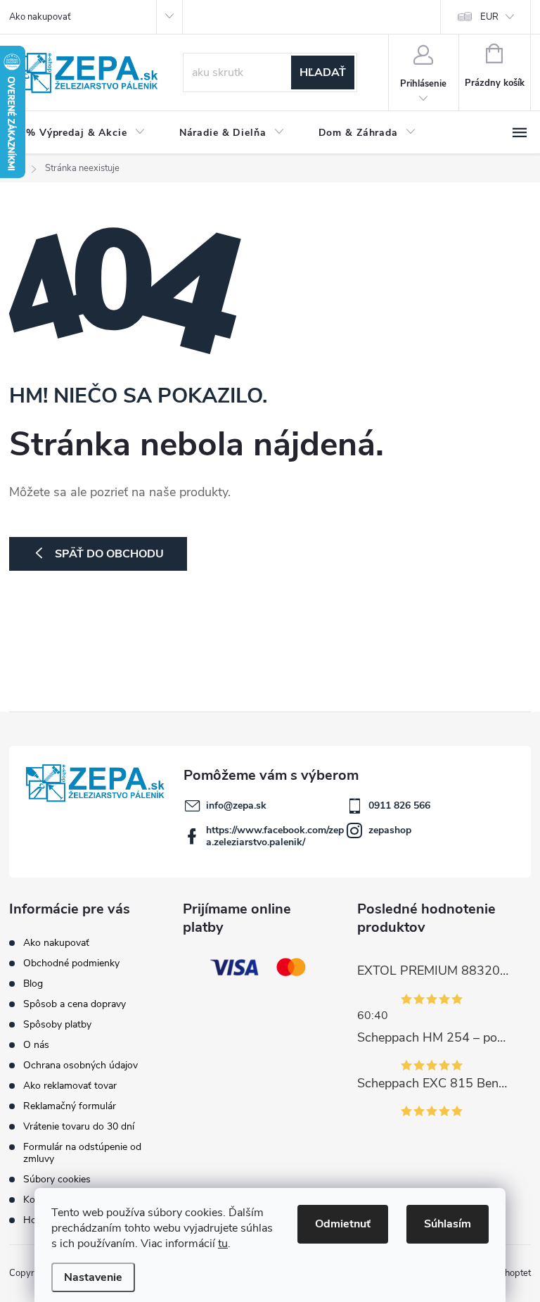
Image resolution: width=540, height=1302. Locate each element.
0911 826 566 (399, 805)
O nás (36, 1044)
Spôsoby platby (57, 1024)
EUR (489, 17)
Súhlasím (447, 1224)
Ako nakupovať (39, 17)
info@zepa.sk (236, 805)
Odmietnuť (343, 1224)
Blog (33, 983)
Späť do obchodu (109, 554)
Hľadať (323, 72)
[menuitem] (85, 133)
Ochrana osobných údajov (80, 1065)
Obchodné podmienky (71, 963)
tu (223, 1243)
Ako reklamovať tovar (70, 1085)
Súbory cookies (57, 1179)
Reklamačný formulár (69, 1106)
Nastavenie (93, 1277)
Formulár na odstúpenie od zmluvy (82, 1152)
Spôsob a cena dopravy (74, 1004)
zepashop (389, 830)
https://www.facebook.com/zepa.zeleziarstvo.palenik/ (275, 836)
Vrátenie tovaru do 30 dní (78, 1126)
